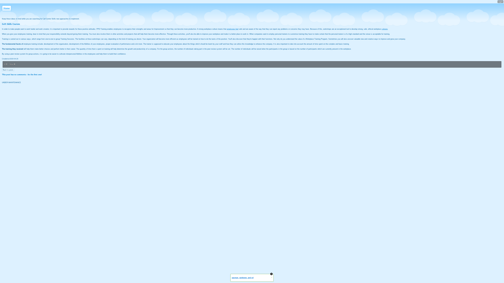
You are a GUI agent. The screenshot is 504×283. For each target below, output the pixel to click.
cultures (385, 29)
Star (12, 64)
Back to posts (8, 70)
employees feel (232, 29)
